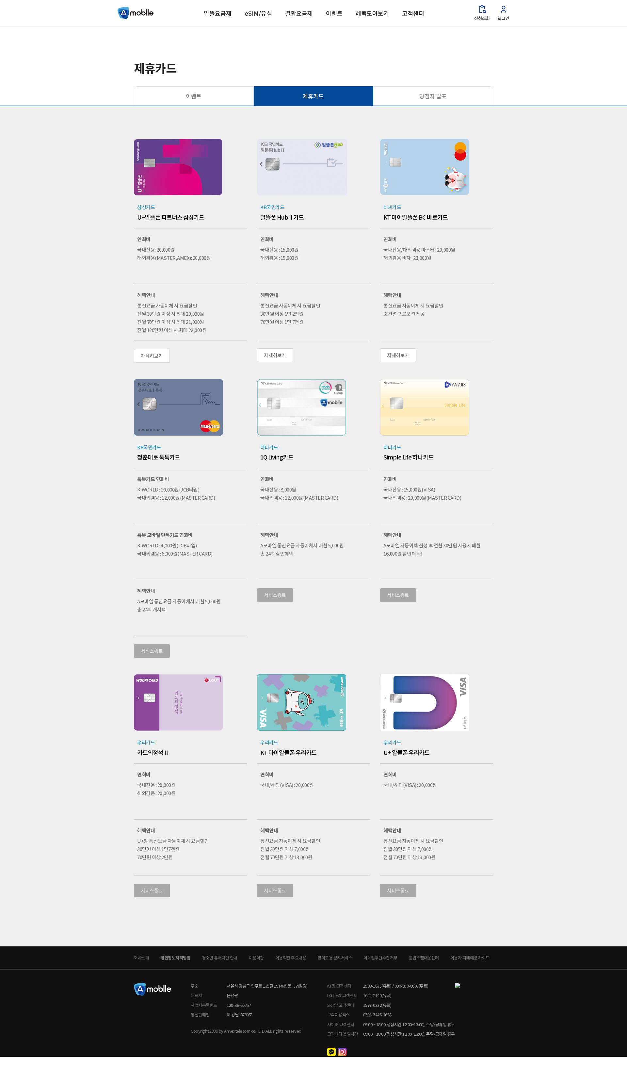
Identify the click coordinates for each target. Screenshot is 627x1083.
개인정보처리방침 (175, 958)
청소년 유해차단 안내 (219, 958)
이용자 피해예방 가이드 (470, 958)
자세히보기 (152, 355)
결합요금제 (299, 13)
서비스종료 (152, 650)
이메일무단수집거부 (380, 958)
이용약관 (256, 958)
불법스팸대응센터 (424, 958)
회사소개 (141, 958)
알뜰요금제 (218, 13)
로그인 (503, 18)
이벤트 (334, 13)
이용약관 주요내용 (290, 958)
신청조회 (482, 18)
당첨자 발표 (433, 96)
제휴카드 (313, 96)
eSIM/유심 (258, 13)
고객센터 (413, 13)
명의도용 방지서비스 (334, 958)
